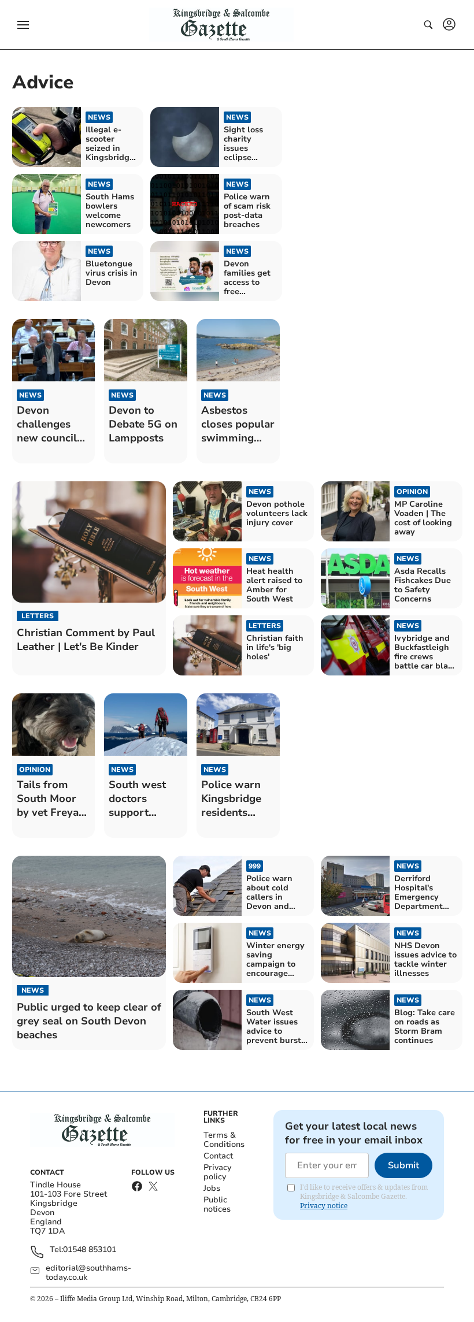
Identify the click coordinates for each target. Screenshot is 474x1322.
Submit (403, 1165)
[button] (23, 25)
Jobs (211, 1188)
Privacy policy (217, 1172)
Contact (218, 1155)
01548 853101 (89, 1250)
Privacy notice (323, 1205)
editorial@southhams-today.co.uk (88, 1273)
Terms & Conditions (224, 1140)
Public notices (217, 1204)
